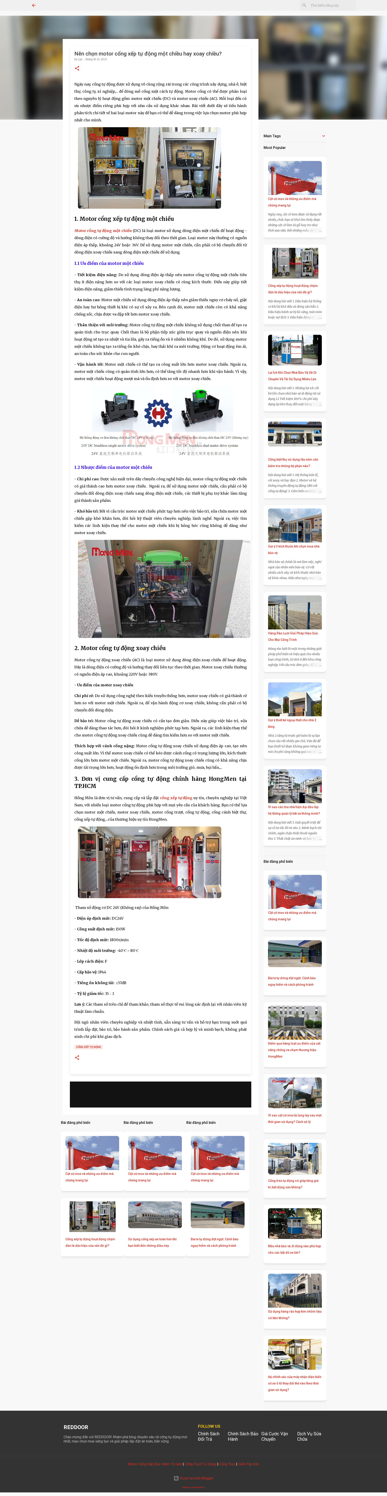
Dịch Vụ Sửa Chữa (309, 1436)
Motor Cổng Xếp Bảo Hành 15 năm (155, 1464)
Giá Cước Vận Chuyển (274, 1436)
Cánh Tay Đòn (248, 1464)
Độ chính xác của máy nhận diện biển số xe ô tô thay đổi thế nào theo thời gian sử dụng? (294, 1383)
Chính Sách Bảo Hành (243, 1436)
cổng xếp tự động (88, 1047)
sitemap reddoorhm (193, 1487)
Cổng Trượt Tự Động (200, 1464)
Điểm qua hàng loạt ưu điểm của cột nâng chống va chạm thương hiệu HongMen (294, 1050)
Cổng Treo (227, 1464)
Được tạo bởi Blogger (196, 1478)
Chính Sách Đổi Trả (208, 1436)
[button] (77, 69)
